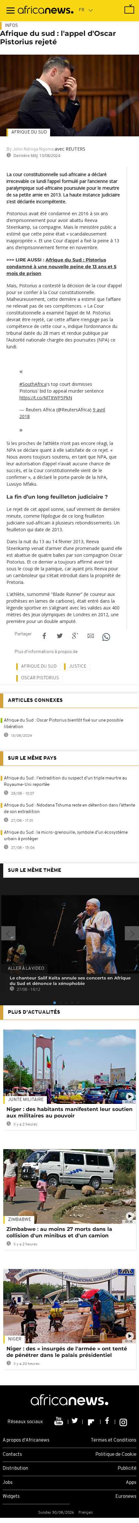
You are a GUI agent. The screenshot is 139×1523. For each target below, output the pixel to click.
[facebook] (108, 1422)
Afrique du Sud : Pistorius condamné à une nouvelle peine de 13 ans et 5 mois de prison (61, 266)
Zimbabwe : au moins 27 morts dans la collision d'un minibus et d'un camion (59, 1232)
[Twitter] (75, 1422)
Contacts (12, 1454)
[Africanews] (45, 10)
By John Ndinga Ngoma (30, 149)
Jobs (8, 1482)
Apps (131, 1482)
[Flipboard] (92, 1422)
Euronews (125, 1496)
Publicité (127, 1468)
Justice (77, 666)
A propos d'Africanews (26, 1440)
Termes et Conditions (113, 1440)
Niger (14, 1339)
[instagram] (123, 1422)
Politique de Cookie (115, 1454)
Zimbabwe (19, 1219)
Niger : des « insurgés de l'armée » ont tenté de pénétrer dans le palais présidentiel (66, 1352)
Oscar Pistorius (40, 678)
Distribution (15, 1468)
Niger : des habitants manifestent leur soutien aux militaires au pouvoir (69, 1112)
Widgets (11, 1496)
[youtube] (59, 1422)
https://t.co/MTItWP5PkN (45, 398)
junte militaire (26, 1099)
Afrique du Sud (29, 132)
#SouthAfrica (33, 384)
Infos (11, 25)
